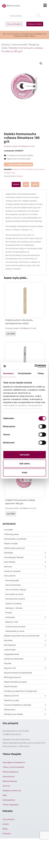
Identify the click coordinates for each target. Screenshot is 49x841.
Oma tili (6, 786)
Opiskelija (8, 552)
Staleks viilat (9, 173)
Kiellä (24, 472)
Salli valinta (24, 463)
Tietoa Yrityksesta (11, 804)
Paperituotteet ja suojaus (15, 682)
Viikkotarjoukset (11, 534)
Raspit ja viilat (11, 622)
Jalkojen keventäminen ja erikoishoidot (22, 636)
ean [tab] (25, 184)
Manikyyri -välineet (13, 608)
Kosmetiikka (9, 562)
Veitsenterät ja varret (14, 631)
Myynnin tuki (10, 668)
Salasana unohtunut (12, 790)
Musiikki (7, 663)
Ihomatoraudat (12, 580)
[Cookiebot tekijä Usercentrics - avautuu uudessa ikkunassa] (35, 366)
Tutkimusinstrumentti (15, 626)
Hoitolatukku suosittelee (15, 539)
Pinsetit (8, 612)
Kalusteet (8, 640)
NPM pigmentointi (12, 677)
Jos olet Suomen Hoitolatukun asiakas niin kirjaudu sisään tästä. (24, 35)
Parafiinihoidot (10, 686)
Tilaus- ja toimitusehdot (13, 767)
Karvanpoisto (10, 645)
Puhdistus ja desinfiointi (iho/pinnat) (20, 691)
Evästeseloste (9, 800)
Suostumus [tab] (8, 373)
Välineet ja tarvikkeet (13, 714)
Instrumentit (10, 576)
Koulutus (7, 833)
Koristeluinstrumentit (15, 599)
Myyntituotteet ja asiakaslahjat (18, 673)
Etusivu (5, 44)
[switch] (42, 426)
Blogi (5, 829)
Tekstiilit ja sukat (11, 700)
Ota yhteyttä (8, 819)
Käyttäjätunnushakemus (14, 762)
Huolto (6, 824)
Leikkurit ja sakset (13, 603)
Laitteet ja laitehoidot (14, 659)
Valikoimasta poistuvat (14, 548)
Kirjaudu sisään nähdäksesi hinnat (19, 146)
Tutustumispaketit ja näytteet (17, 705)
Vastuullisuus (9, 776)
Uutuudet (8, 529)
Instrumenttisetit (13, 585)
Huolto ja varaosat (12, 571)
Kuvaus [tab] (16, 184)
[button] (41, 63)
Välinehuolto (9, 709)
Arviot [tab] (35, 184)
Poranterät (10, 617)
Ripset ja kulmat (11, 695)
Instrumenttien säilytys (15, 589)
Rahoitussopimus (11, 772)
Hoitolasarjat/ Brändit (14, 557)
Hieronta (8, 566)
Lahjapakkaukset (11, 654)
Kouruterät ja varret (14, 594)
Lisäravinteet (10, 649)
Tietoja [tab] (41, 373)
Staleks (19, 176)
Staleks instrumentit (35, 169)
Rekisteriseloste (10, 781)
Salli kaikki (24, 454)
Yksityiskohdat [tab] (24, 373)
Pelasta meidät (11, 543)
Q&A (5, 795)
